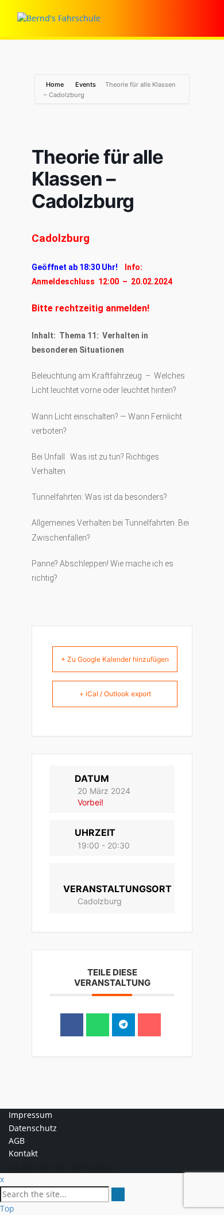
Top (7, 1208)
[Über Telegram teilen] (123, 1024)
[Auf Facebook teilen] (71, 1024)
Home (55, 84)
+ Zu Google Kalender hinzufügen (115, 659)
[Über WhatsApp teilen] (97, 1024)
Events (85, 84)
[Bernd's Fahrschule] (59, 17)
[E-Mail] (149, 1024)
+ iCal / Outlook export (115, 693)
